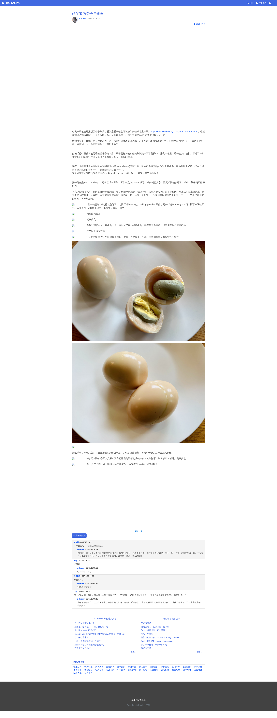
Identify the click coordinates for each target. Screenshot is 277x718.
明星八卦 (175, 670)
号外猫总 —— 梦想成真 (85, 630)
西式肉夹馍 (146, 648)
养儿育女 (110, 670)
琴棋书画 (77, 670)
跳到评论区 (200, 24)
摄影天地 (132, 670)
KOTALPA (12, 2)
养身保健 (197, 666)
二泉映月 (77, 576)
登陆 (251, 3)
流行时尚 (186, 670)
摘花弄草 (142, 666)
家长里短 (164, 666)
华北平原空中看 (81, 637)
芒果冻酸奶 (146, 623)
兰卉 (75, 592)
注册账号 (262, 3)
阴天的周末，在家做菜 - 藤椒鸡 (155, 627)
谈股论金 (197, 670)
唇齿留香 (186, 666)
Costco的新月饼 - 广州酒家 (153, 630)
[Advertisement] (138, 51)
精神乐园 (132, 666)
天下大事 (99, 666)
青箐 (75, 561)
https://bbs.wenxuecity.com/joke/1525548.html (174, 131)
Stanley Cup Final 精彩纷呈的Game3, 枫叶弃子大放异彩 (99, 634)
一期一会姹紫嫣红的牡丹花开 (87, 641)
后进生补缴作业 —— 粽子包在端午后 (91, 627)
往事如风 (121, 666)
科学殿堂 (121, 670)
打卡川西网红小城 (82, 648)
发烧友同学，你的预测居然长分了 (89, 645)
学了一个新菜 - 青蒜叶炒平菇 (154, 645)
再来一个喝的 (147, 634)
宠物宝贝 (153, 666)
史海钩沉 (164, 670)
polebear (83, 18)
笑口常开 (175, 666)
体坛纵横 (88, 670)
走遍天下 (110, 666)
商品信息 (153, 670)
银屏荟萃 (99, 670)
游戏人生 (77, 673)
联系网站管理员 (138, 700)
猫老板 (76, 542)
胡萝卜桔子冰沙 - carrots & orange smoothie (161, 637)
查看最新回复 (79, 535)
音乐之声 (77, 666)
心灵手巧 (88, 673)
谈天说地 (88, 666)
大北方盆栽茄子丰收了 (84, 623)
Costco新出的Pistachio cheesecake (157, 641)
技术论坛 (142, 670)
